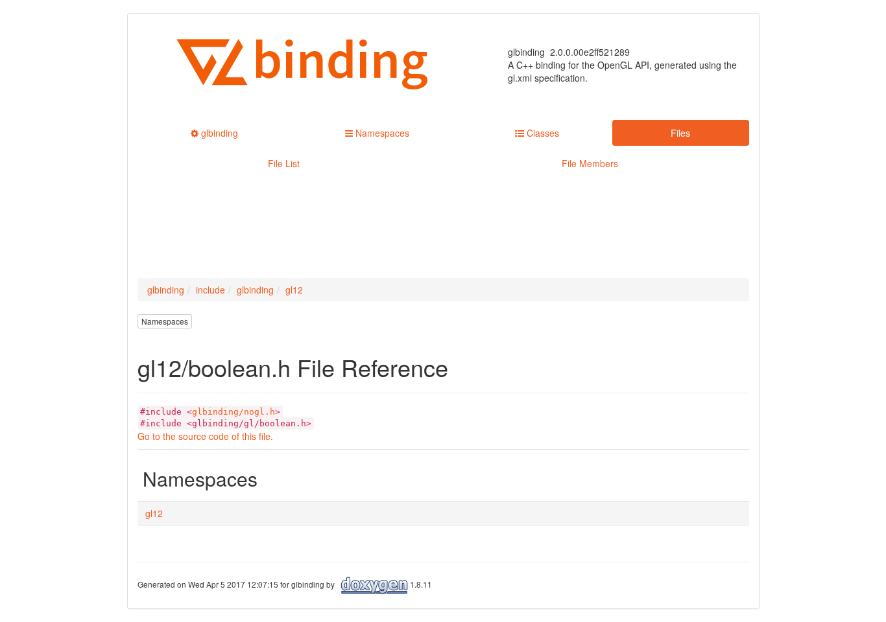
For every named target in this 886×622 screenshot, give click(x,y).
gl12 (294, 289)
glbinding (165, 289)
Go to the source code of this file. (205, 436)
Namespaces (164, 321)
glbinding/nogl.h (233, 412)
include (210, 289)
